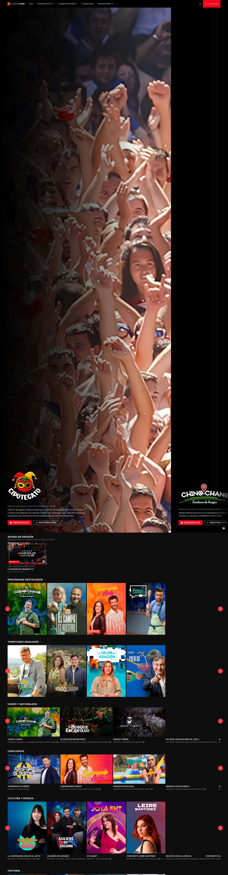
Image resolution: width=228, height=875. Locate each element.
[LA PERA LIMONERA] (145, 609)
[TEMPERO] (27, 671)
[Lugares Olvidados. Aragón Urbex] (185, 671)
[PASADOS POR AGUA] (139, 769)
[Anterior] (7, 609)
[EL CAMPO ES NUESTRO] (66, 609)
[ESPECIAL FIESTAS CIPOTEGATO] (185, 609)
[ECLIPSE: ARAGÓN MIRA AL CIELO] (192, 722)
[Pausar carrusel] (223, 528)
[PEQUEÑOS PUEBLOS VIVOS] (145, 671)
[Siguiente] (220, 609)
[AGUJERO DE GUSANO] (66, 827)
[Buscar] (200, 4)
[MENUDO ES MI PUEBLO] (66, 671)
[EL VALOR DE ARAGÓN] (106, 671)
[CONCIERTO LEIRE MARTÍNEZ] (145, 827)
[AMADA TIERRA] (139, 722)
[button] (45, 4)
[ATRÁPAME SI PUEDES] (34, 769)
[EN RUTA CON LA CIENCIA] (185, 827)
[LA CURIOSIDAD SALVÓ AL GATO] (27, 827)
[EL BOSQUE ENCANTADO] (86, 722)
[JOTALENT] (106, 827)
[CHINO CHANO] (27, 609)
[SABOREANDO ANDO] (106, 609)
